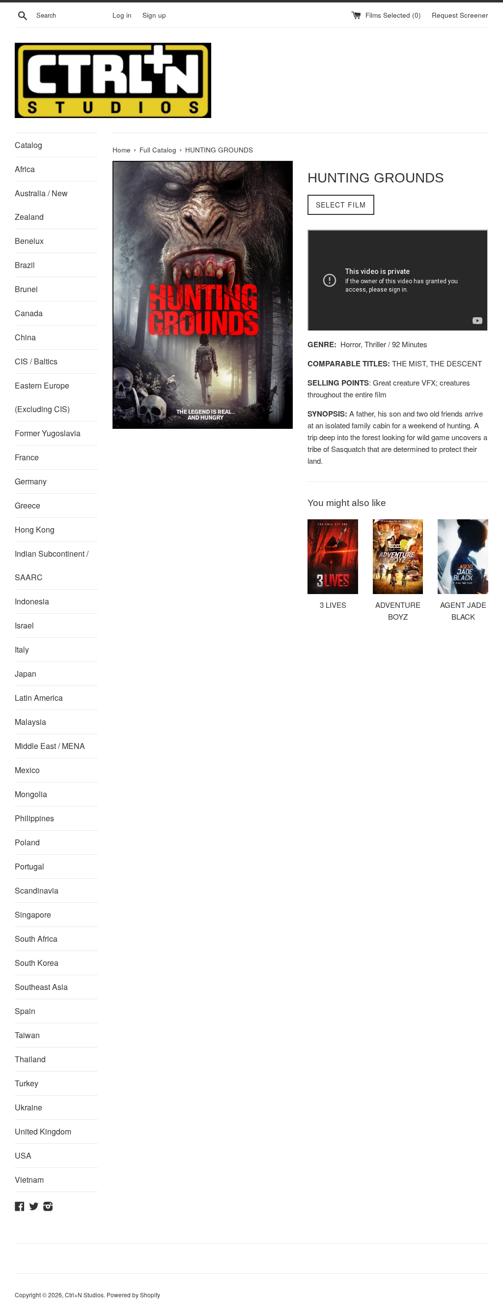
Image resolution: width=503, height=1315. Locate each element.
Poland (27, 842)
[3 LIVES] (332, 556)
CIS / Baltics (36, 361)
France (27, 457)
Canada (29, 313)
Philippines (34, 818)
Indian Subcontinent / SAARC (51, 565)
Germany (31, 481)
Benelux (29, 240)
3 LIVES (333, 604)
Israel (24, 625)
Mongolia (31, 794)
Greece (27, 505)
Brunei (26, 289)
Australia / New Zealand (41, 204)
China (25, 337)
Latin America (39, 697)
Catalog (28, 144)
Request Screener (460, 15)
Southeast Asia (41, 986)
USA (23, 1155)
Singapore (33, 914)
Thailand (30, 1059)
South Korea (36, 962)
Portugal (29, 866)
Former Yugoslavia (48, 433)
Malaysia (30, 721)
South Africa (36, 938)
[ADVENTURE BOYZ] (398, 556)
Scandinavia (36, 890)
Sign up (154, 15)
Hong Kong (35, 529)
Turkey (26, 1083)
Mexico (27, 770)
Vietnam (29, 1179)
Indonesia (32, 601)
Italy (22, 649)
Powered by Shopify (133, 1294)
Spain (25, 1010)
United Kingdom (43, 1131)
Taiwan (27, 1035)
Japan (25, 673)
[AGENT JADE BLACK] (463, 556)
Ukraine (28, 1107)
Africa (25, 169)
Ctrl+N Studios (84, 1294)
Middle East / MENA (50, 745)
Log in (122, 15)
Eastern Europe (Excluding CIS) (42, 397)
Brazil (25, 264)
